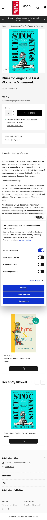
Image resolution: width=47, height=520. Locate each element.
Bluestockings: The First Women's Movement (20, 433)
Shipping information (20, 153)
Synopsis (5, 153)
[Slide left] (3, 19)
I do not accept (23, 301)
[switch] (41, 257)
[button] (3, 7)
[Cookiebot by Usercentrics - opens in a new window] (34, 217)
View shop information (15, 125)
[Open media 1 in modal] (23, 51)
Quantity (7, 108)
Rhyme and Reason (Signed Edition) (17, 358)
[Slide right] (44, 19)
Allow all (23, 288)
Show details (35, 281)
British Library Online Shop (20, 516)
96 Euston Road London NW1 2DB (17, 463)
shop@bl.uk (9, 466)
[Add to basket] (23, 368)
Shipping (13, 101)
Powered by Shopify (33, 516)
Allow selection (23, 294)
